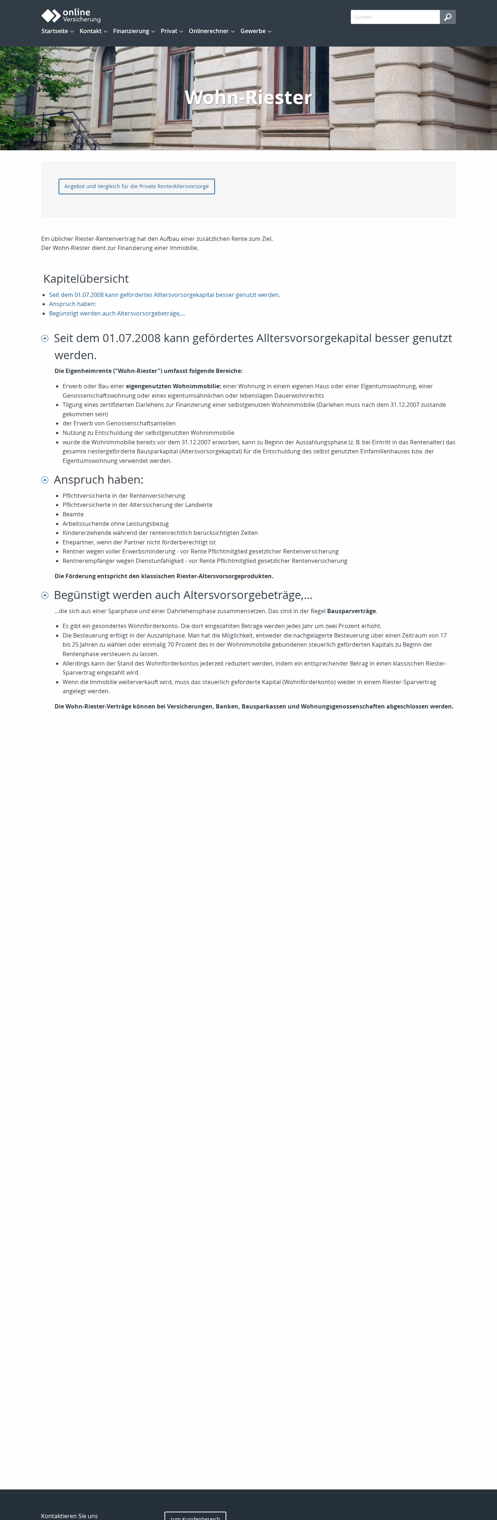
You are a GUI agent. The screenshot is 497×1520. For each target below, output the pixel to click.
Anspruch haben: (72, 304)
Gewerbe (253, 31)
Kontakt (91, 31)
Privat (169, 31)
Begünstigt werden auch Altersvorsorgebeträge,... (117, 313)
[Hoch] (47, 337)
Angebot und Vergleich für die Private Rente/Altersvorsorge (136, 186)
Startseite (54, 31)
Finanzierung (131, 31)
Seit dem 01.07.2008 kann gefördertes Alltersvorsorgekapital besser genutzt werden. (164, 295)
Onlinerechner (209, 31)
